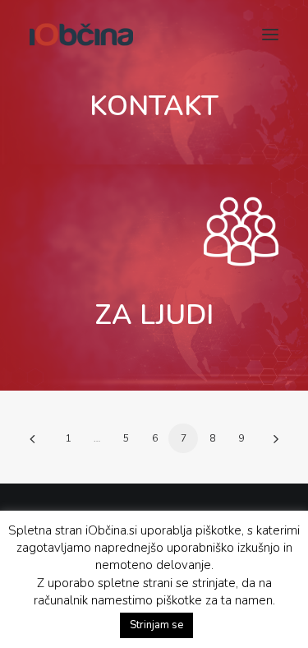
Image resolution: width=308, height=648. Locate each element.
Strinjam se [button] (156, 625)
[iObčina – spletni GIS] (81, 34)
